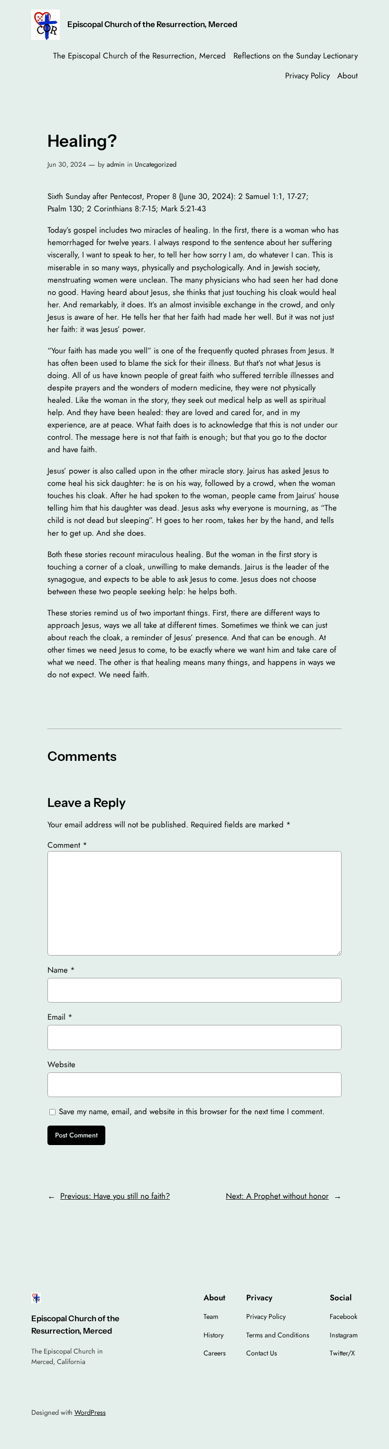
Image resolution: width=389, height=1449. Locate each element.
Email (60, 1017)
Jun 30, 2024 (66, 164)
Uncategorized (155, 164)
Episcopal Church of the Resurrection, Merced (152, 24)
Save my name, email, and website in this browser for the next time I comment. (191, 1111)
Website (61, 1064)
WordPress (90, 1412)
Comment (67, 845)
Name (61, 969)
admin (116, 164)
